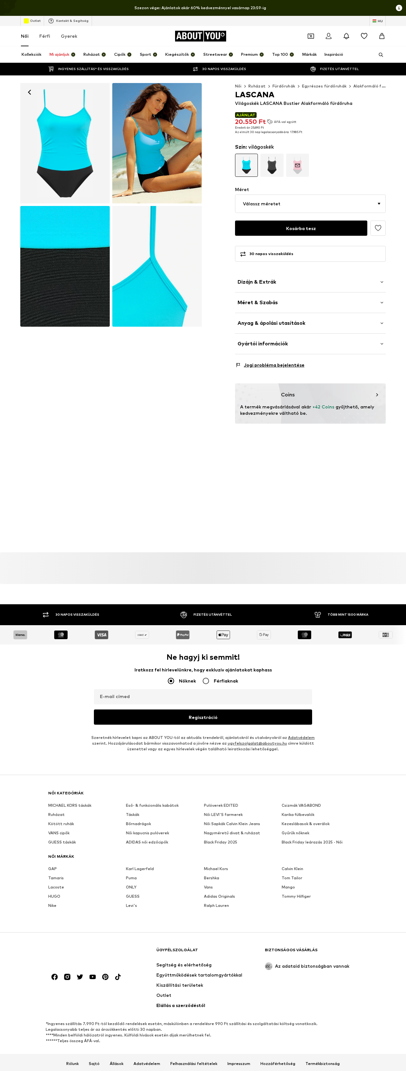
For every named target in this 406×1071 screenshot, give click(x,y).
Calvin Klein (292, 868)
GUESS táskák (62, 842)
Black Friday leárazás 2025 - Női (312, 842)
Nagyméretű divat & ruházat (232, 833)
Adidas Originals (219, 896)
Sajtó (94, 1063)
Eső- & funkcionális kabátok (152, 805)
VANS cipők (58, 833)
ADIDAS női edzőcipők (147, 842)
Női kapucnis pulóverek (147, 833)
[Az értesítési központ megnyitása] (346, 36)
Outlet (35, 20)
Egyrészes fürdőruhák (324, 86)
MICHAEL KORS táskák (69, 805)
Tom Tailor (292, 877)
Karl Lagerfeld (140, 868)
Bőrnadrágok (138, 823)
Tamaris (56, 877)
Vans (208, 887)
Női (25, 36)
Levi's (131, 905)
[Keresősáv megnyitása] (379, 55)
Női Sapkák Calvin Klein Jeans (232, 823)
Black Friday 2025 (220, 842)
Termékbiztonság (322, 1063)
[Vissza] (29, 92)
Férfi (44, 36)
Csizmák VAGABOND (301, 805)
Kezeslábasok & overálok (306, 823)
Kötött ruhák (61, 823)
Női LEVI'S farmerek (223, 814)
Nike (52, 905)
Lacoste (56, 887)
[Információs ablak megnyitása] (399, 8)
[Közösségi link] (54, 977)
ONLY (131, 887)
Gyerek (69, 36)
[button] (310, 204)
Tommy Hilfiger (296, 896)
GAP (52, 868)
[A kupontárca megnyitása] (311, 36)
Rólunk (72, 1063)
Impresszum (238, 1063)
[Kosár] (382, 36)
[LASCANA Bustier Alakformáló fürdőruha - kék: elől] (65, 143)
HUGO (54, 896)
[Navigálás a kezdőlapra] (82, 953)
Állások (116, 1063)
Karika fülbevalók (298, 814)
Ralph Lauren (216, 905)
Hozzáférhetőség (277, 1063)
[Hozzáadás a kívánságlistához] (378, 228)
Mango (288, 887)
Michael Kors (216, 868)
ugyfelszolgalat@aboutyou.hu (257, 743)
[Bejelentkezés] (328, 36)
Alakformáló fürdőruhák (377, 86)
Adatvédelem (301, 737)
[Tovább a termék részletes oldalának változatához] (246, 165)
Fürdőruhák (283, 86)
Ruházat (257, 86)
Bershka (211, 877)
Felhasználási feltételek (193, 1063)
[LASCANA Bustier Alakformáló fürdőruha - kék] (65, 266)
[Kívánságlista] (364, 36)
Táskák (132, 814)
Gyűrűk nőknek (295, 833)
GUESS (133, 896)
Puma (131, 877)
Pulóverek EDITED (221, 805)
